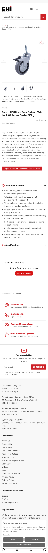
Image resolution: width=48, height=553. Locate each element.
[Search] (43, 17)
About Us (6, 441)
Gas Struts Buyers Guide (13, 460)
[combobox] (24, 17)
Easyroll (5, 108)
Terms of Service (9, 483)
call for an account (20, 169)
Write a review (24, 273)
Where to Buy (8, 457)
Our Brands (7, 447)
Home (4, 25)
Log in (6, 169)
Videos (5, 467)
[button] (7, 293)
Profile (5, 499)
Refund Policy (8, 480)
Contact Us (7, 444)
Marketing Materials (11, 502)
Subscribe (38, 367)
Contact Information (11, 473)
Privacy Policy (8, 477)
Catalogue (6, 464)
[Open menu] (43, 9)
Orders (5, 496)
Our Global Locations (11, 451)
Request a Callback (10, 454)
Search (5, 470)
